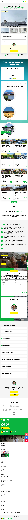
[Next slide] (26, 19)
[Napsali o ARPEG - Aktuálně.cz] (5, 406)
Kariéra (2, 495)
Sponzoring (3, 494)
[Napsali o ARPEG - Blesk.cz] (15, 410)
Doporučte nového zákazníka (5, 491)
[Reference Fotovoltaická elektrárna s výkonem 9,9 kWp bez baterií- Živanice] (7, 146)
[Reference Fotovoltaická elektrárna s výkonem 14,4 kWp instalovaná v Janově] (20, 192)
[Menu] (27, 1)
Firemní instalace (3, 485)
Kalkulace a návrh (3, 465)
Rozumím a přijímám (7, 518)
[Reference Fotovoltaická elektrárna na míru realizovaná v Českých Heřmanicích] (7, 160)
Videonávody (3, 502)
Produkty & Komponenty (4, 471)
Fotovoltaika (3, 443)
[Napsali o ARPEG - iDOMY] (14, 413)
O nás (2, 488)
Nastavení (2, 518)
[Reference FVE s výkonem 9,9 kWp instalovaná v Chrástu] (7, 192)
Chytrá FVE (3, 462)
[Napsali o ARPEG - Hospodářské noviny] (10, 406)
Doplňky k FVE (3, 469)
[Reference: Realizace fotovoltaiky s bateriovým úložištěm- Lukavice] (14, 18)
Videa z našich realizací (4, 484)
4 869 (2, 134)
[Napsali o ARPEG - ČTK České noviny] (10, 410)
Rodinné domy (3, 445)
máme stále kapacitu (12, 214)
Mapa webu (3, 509)
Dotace (2, 470)
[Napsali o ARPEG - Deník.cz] (16, 406)
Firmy (2, 446)
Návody (2, 505)
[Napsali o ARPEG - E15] (5, 410)
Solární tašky (3, 467)
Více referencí (14, 202)
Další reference (4, 126)
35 (10, 134)
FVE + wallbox (3, 449)
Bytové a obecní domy (4, 476)
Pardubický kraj (24, 41)
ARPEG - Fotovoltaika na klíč (7, 7)
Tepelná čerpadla (3, 481)
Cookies (2, 506)
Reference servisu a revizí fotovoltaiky (6, 480)
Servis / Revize (3, 466)
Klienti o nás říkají (3, 490)
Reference (2, 474)
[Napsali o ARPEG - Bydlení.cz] (22, 409)
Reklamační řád (3, 501)
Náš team (2, 492)
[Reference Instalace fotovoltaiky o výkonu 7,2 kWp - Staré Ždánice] (20, 176)
